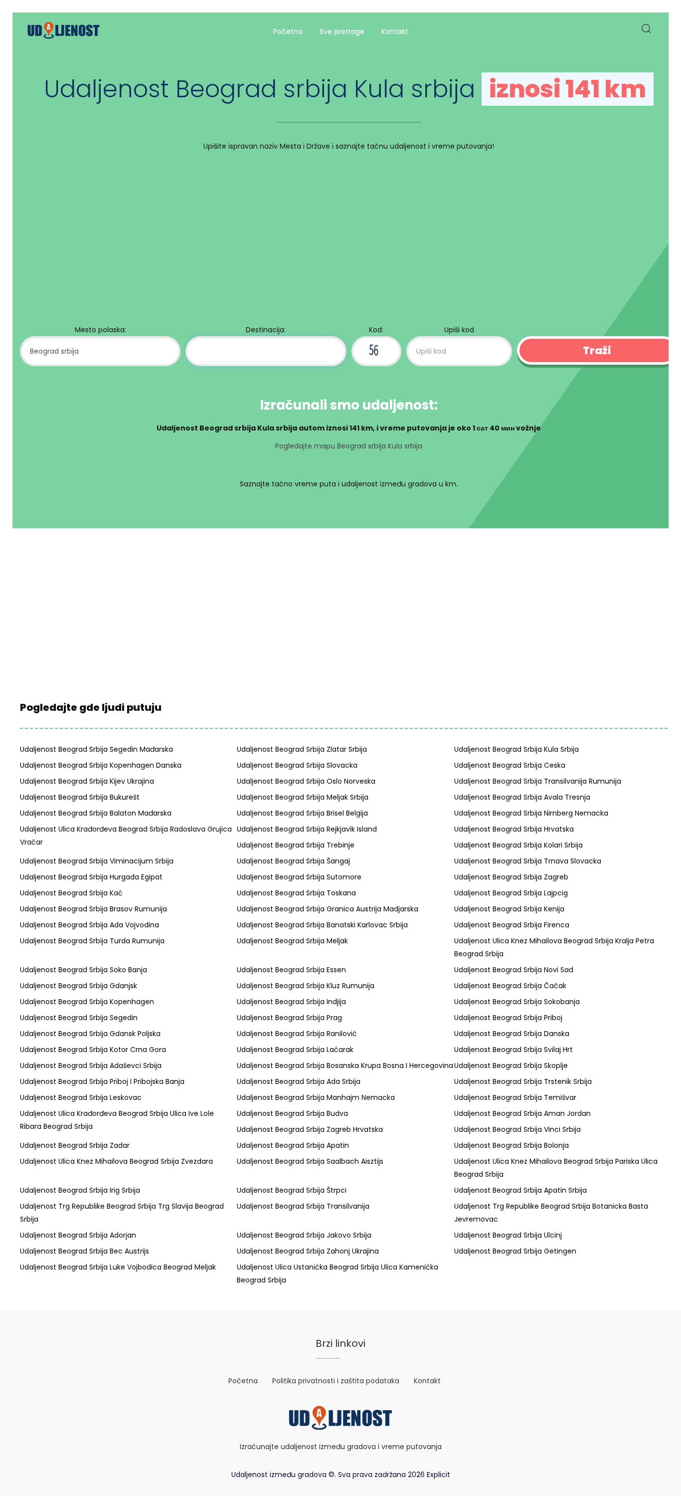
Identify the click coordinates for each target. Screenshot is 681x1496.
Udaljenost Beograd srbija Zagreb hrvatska (310, 1129)
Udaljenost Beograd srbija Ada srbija (298, 1081)
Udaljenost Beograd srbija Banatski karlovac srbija (322, 925)
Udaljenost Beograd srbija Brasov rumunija (93, 909)
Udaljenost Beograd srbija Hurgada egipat (91, 877)
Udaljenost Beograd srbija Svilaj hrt (513, 1050)
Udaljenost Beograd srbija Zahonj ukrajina (308, 1251)
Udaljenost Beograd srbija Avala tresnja (522, 797)
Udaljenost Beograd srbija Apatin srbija (520, 1190)
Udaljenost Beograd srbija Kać (71, 893)
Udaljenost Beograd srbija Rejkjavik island (307, 829)
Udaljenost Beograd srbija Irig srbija (80, 1190)
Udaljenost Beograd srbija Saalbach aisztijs (310, 1161)
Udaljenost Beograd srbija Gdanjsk (78, 986)
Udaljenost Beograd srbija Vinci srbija (517, 1129)
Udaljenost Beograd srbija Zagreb (511, 877)
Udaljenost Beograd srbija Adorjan (78, 1235)
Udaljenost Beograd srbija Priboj (508, 1018)
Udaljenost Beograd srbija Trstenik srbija (523, 1081)
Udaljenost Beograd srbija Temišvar (515, 1097)
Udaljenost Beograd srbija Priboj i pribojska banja (102, 1081)
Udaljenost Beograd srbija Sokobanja (517, 1002)
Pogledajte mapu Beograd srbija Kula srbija (348, 446)
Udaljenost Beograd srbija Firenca (511, 925)
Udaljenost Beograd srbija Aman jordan (522, 1113)
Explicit (438, 1475)
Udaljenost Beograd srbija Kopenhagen (87, 1002)
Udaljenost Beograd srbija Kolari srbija (518, 845)
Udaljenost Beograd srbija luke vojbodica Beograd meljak (118, 1267)
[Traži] (646, 31)
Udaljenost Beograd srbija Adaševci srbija (91, 1065)
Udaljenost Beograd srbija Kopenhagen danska (100, 765)
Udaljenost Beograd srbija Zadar (75, 1145)
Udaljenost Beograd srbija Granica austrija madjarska (327, 909)
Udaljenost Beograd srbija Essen (291, 970)
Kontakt (394, 31)
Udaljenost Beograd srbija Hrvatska (514, 829)
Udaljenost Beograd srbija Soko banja (83, 970)
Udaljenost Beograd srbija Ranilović (297, 1034)
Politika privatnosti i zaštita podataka (335, 1381)
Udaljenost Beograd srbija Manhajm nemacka (316, 1097)
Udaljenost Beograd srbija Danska (511, 1034)
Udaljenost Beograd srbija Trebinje (295, 845)
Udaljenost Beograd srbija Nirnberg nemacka (531, 813)
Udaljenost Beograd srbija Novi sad (513, 970)
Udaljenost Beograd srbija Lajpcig (511, 893)
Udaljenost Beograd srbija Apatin (293, 1145)
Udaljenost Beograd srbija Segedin (79, 1018)
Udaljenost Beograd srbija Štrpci (291, 1190)
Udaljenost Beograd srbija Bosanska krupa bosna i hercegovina (345, 1065)
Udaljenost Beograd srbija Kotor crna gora (93, 1050)
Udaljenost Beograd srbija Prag (289, 1018)
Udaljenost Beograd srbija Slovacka (297, 765)
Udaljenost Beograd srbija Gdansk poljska (90, 1034)
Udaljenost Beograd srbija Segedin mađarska (96, 749)
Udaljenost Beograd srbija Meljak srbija (302, 797)
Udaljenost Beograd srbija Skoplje (511, 1065)
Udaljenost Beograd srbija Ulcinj (508, 1235)
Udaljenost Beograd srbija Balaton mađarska (95, 813)
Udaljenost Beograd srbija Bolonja (511, 1145)
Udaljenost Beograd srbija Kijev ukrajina (87, 781)
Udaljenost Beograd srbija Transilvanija (303, 1206)
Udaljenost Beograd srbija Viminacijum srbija (96, 861)
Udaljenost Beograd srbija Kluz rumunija (305, 986)
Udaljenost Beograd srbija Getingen (515, 1251)
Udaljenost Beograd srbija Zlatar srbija (302, 749)
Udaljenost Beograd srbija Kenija (509, 909)
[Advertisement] (349, 240)
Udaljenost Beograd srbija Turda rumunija (92, 941)
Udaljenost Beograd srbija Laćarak (295, 1050)
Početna (288, 31)
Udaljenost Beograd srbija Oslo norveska (306, 781)
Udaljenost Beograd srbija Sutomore (299, 877)
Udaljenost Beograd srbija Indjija (291, 1002)
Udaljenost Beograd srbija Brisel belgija (302, 813)
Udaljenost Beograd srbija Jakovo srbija (304, 1235)
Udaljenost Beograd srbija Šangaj (293, 861)
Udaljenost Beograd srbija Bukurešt (80, 797)
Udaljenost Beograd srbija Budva (292, 1113)
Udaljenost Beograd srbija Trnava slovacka (527, 861)
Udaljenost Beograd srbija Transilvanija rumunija (537, 781)
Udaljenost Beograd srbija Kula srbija (516, 749)
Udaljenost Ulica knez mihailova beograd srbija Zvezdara (116, 1161)
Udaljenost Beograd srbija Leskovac (81, 1097)
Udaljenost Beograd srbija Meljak (292, 941)
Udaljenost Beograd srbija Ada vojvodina (89, 925)
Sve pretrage (342, 31)
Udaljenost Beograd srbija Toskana (296, 893)
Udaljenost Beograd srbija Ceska (509, 765)
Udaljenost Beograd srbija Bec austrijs (84, 1251)
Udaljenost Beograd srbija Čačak (510, 986)
